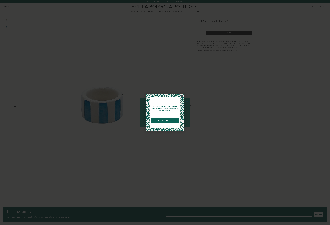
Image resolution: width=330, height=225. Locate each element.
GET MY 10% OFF (165, 120)
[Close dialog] (182, 96)
